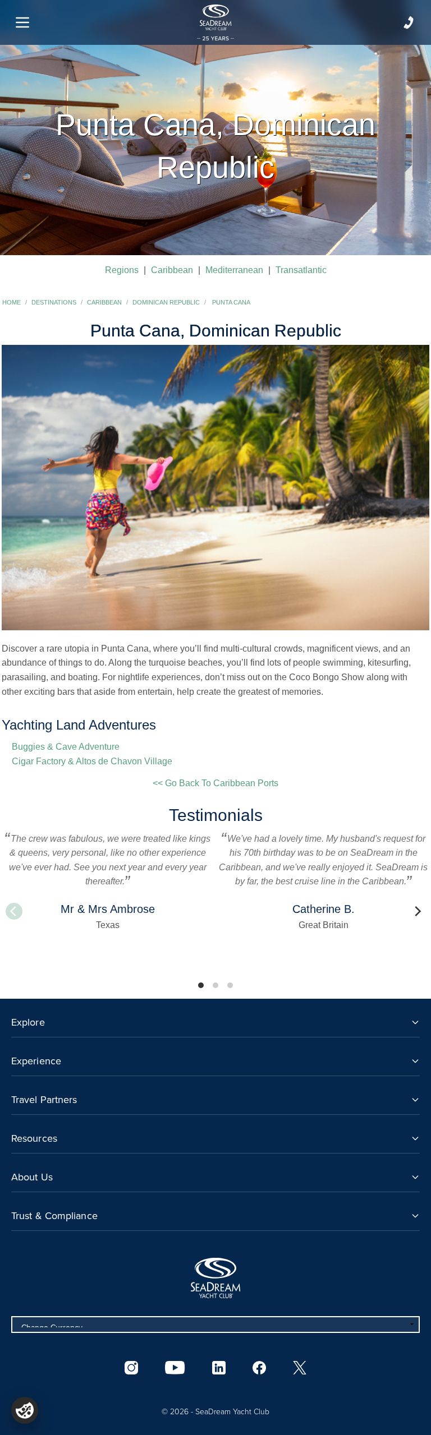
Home (11, 302)
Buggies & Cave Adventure (66, 746)
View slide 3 (230, 985)
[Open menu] (22, 22)
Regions (122, 270)
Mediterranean (234, 270)
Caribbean (172, 270)
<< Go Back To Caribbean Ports (215, 783)
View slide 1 (201, 985)
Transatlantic (301, 270)
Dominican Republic (166, 302)
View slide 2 (215, 985)
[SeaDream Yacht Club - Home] (215, 1278)
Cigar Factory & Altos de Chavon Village (92, 761)
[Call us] (408, 22)
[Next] (417, 911)
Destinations (53, 302)
